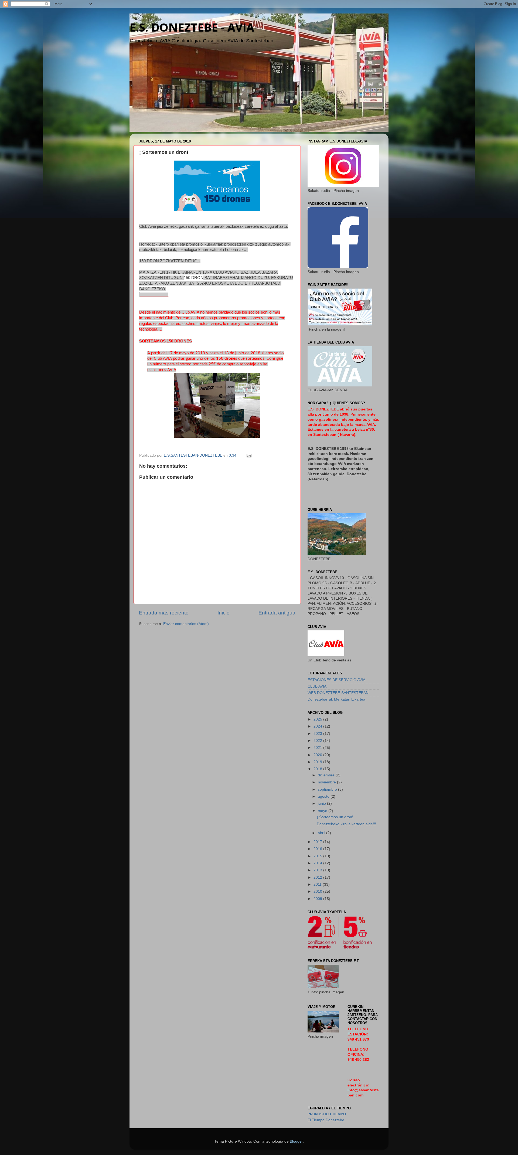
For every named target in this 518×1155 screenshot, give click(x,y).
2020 (318, 755)
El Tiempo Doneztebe (326, 1120)
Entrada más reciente (164, 613)
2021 (318, 748)
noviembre (327, 782)
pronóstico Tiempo (327, 1114)
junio (322, 803)
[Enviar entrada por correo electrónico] (249, 455)
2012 (318, 877)
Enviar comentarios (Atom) (186, 624)
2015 (318, 856)
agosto (324, 796)
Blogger (296, 1141)
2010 (318, 891)
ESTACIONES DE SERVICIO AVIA (336, 680)
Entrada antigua (276, 613)
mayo (323, 811)
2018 (318, 769)
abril (322, 833)
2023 (318, 734)
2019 (318, 762)
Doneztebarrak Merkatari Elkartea (336, 699)
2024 (318, 726)
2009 (318, 899)
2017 (318, 842)
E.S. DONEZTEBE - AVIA (192, 27)
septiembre (328, 789)
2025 (318, 719)
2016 (318, 849)
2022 (318, 741)
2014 (318, 863)
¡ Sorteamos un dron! (335, 817)
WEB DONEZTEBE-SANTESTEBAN (338, 693)
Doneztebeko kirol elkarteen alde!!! (346, 824)
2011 (318, 884)
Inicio (223, 613)
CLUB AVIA (317, 686)
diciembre (327, 775)
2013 (318, 870)
